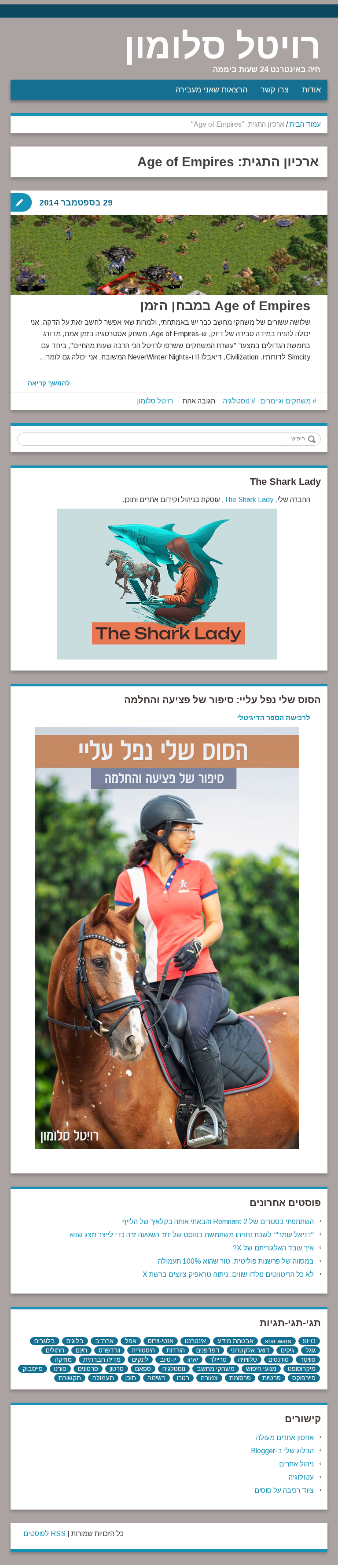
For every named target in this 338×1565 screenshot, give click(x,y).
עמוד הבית (305, 124)
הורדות (175, 1350)
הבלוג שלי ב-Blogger (282, 1451)
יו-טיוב (168, 1359)
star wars (278, 1341)
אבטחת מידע (235, 1341)
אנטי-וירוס (160, 1341)
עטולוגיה (301, 1477)
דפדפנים (208, 1350)
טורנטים (278, 1359)
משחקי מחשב (216, 1368)
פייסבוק (32, 1368)
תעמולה (103, 1378)
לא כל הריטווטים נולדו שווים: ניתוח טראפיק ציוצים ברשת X (228, 1274)
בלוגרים (44, 1341)
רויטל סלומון (222, 46)
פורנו (60, 1368)
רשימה (156, 1378)
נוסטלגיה (236, 401)
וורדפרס (109, 1350)
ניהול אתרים (296, 1464)
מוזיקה (63, 1359)
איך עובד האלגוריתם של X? (273, 1248)
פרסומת (240, 1378)
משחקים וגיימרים (285, 401)
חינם (81, 1350)
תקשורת (70, 1378)
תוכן (130, 1378)
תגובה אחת (199, 401)
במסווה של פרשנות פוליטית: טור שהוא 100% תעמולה (236, 1261)
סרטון (117, 1368)
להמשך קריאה (49, 383)
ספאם (143, 1368)
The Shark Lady (248, 499)
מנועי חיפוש (261, 1368)
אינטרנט (195, 1341)
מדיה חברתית (102, 1359)
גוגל (310, 1350)
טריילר (218, 1359)
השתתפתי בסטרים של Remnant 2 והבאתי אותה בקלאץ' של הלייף (218, 1221)
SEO (309, 1341)
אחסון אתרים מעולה (285, 1437)
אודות (311, 89)
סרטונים (88, 1368)
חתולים (55, 1350)
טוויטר (308, 1359)
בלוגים (75, 1341)
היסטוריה (143, 1350)
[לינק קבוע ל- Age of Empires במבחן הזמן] (169, 276)
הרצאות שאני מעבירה (211, 89)
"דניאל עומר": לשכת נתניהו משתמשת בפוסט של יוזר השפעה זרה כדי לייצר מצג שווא (192, 1235)
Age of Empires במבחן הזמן (225, 305)
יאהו (192, 1359)
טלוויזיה (247, 1359)
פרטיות (271, 1378)
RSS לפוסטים (44, 1533)
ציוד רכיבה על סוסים (284, 1490)
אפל (130, 1341)
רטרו (183, 1378)
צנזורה (209, 1378)
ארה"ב (104, 1341)
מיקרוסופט (302, 1368)
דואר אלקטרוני (250, 1350)
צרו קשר (275, 89)
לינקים (140, 1359)
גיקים (287, 1350)
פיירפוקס (304, 1378)
